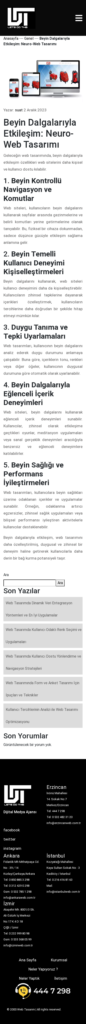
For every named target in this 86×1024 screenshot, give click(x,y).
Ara (6, 575)
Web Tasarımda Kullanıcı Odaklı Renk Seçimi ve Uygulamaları (44, 635)
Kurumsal (59, 960)
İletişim (60, 978)
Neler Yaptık (29, 978)
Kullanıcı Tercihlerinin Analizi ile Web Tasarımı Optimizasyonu (42, 715)
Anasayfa (10, 38)
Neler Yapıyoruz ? (43, 969)
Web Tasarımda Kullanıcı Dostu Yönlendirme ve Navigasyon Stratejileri (43, 662)
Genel (28, 38)
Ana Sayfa (27, 960)
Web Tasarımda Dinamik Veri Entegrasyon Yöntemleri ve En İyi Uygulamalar (39, 609)
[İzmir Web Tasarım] (17, 797)
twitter (9, 839)
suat (19, 110)
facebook (11, 830)
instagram (12, 848)
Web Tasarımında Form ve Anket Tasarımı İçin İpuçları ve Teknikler (42, 689)
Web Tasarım (26, 1009)
